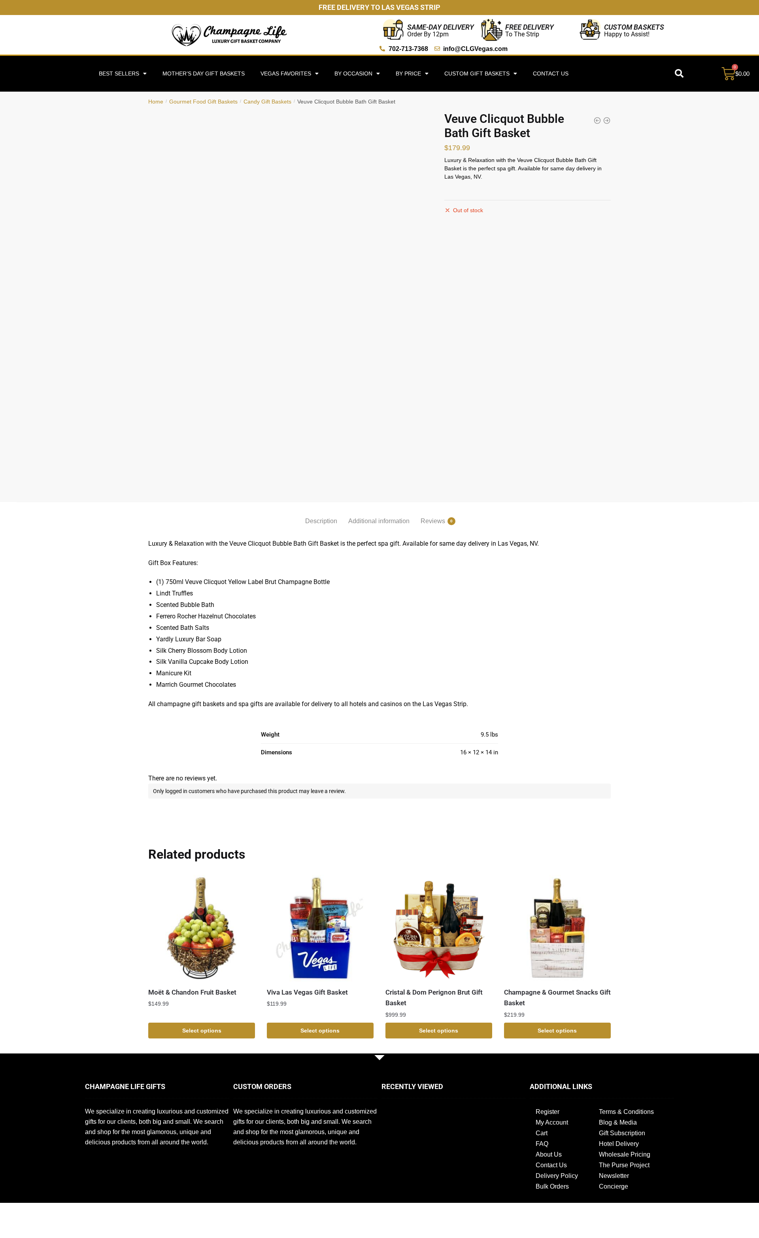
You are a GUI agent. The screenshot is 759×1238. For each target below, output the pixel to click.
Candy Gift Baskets (267, 101)
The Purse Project (624, 1165)
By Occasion (353, 73)
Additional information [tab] (379, 521)
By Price (408, 73)
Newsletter (614, 1175)
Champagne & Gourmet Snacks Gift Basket (557, 997)
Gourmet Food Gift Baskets (203, 101)
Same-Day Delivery (440, 27)
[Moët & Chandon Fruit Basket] (201, 928)
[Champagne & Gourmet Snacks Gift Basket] (557, 928)
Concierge (613, 1186)
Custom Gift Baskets (477, 73)
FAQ (542, 1143)
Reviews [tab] (433, 521)
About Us (549, 1154)
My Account (552, 1122)
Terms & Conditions (626, 1111)
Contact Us (550, 73)
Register (547, 1111)
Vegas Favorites (286, 73)
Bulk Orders (552, 1186)
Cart (542, 1133)
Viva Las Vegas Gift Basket (307, 992)
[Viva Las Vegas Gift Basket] (320, 928)
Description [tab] (321, 521)
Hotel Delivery (619, 1143)
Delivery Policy (557, 1175)
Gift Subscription (622, 1133)
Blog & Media (618, 1122)
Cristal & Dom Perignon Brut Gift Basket (434, 997)
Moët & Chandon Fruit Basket (192, 992)
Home (155, 101)
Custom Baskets (634, 27)
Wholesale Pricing (624, 1154)
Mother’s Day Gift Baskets (203, 73)
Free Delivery (529, 27)
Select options (201, 1030)
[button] (679, 73)
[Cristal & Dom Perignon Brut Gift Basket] (438, 928)
